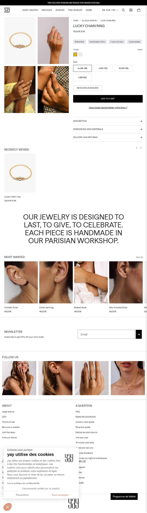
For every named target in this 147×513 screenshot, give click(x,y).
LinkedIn (80, 482)
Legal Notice (8, 411)
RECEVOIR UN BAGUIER (87, 88)
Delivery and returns (85, 137)
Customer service (84, 448)
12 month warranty (85, 442)
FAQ (78, 411)
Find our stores (9, 437)
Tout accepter (60, 494)
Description (80, 121)
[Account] (131, 10)
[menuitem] (89, 10)
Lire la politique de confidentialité (23, 483)
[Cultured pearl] (80, 54)
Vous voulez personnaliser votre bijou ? (108, 107)
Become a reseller (11, 427)
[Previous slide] (137, 148)
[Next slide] (141, 148)
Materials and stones (86, 416)
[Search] (123, 10)
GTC (4, 416)
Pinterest (80, 477)
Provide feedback (84, 453)
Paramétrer (22, 494)
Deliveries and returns (86, 432)
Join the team (8, 432)
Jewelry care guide (85, 422)
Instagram (80, 467)
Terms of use (8, 422)
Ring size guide (83, 427)
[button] (7, 507)
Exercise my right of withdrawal (91, 458)
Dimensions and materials (88, 129)
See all (139, 257)
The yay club (82, 437)
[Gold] (75, 54)
